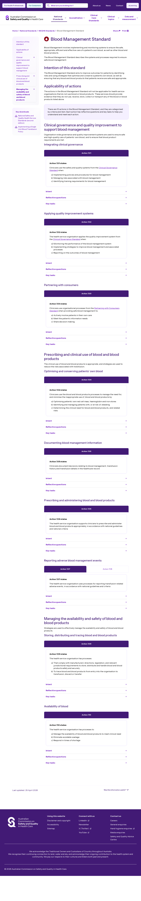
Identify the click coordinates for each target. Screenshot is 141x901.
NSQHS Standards (47, 31)
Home (15, 31)
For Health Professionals (13, 6)
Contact (119, 5)
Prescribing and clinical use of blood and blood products (22, 80)
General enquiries (118, 824)
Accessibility (53, 824)
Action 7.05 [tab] (86, 451)
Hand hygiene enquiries (121, 828)
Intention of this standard (22, 43)
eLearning (133, 6)
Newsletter (84, 824)
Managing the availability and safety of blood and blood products (23, 94)
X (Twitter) (84, 828)
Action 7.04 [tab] (86, 380)
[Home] (23, 823)
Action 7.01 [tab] (86, 153)
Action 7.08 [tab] (107, 569)
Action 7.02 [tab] (86, 222)
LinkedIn (83, 820)
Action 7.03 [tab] (86, 293)
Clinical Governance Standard (66, 239)
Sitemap (51, 828)
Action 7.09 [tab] (86, 644)
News (108, 5)
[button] (86, 191)
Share (115, 31)
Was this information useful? (115, 790)
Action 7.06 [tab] (86, 509)
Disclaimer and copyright (58, 820)
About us (97, 5)
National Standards (28, 31)
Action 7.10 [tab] (86, 715)
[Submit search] (48, 6)
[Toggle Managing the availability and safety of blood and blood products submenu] (34, 89)
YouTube (83, 832)
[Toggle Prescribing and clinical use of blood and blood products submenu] (34, 76)
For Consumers (35, 6)
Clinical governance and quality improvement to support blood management (23, 64)
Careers (113, 820)
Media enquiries (117, 832)
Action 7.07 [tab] (65, 569)
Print (124, 31)
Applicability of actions (22, 51)
